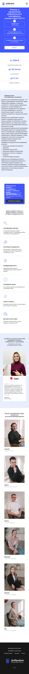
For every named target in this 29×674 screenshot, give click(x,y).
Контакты (17, 653)
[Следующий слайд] (28, 375)
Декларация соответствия (14, 648)
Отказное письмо (8, 653)
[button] (14, 47)
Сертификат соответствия (14, 650)
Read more (6, 394)
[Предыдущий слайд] (1, 375)
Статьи (23, 653)
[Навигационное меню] (27, 3)
